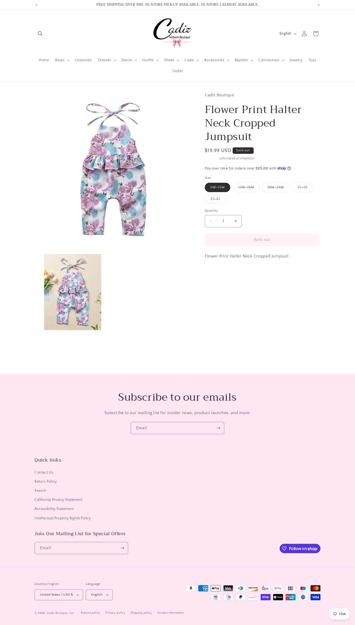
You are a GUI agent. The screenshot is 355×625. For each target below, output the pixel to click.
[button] (40, 33)
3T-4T (218, 200)
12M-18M (249, 188)
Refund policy (90, 612)
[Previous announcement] (36, 5)
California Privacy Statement (58, 500)
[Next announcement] (318, 5)
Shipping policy (141, 612)
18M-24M (278, 188)
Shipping (212, 158)
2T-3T (305, 188)
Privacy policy (116, 612)
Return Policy (46, 481)
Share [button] (215, 272)
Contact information (170, 612)
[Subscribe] (218, 428)
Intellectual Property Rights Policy (63, 518)
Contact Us (44, 472)
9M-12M (220, 188)
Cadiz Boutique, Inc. (61, 613)
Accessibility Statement (54, 509)
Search (41, 491)
